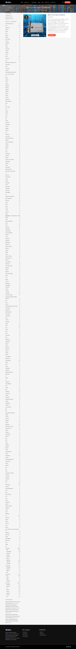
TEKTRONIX (7, 308)
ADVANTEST (7, 124)
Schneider (8, 586)
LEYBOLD (7, 436)
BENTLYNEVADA (8, 101)
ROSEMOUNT (7, 341)
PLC (6, 515)
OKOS (6, 184)
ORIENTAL (7, 397)
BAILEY (6, 35)
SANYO (6, 279)
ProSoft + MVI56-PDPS (9, 159)
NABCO (6, 354)
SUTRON (7, 145)
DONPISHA (7, 393)
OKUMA (6, 504)
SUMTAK (7, 465)
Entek (6, 525)
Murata (6, 521)
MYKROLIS (7, 244)
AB (6, 596)
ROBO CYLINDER (8, 246)
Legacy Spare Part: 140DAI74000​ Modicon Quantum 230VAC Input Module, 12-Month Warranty (12, 616)
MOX (6, 33)
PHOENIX (7, 134)
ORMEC (6, 250)
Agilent (6, 252)
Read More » (52, 35)
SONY (6, 333)
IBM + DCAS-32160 (8, 265)
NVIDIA (6, 147)
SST (6, 105)
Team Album (7, 15)
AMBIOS (6, 163)
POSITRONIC (7, 176)
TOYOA (6, 178)
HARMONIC (7, 283)
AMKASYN (7, 339)
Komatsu (6, 83)
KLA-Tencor (7, 68)
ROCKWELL (7, 182)
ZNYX (6, 223)
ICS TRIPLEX (7, 313)
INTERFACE (7, 238)
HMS (6, 492)
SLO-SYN (7, 211)
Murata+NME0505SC (9, 488)
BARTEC (6, 29)
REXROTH (7, 346)
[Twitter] (68, 646)
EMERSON (7, 424)
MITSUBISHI (7, 161)
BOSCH (6, 430)
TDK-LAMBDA (8, 261)
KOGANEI (7, 370)
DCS (6, 327)
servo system (7, 565)
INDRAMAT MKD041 (9, 399)
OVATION (7, 517)
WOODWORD (8, 360)
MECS (6, 206)
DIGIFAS (6, 41)
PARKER (7, 87)
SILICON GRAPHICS (9, 232)
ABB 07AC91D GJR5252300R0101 (56, 15)
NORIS (6, 387)
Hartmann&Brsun (8, 451)
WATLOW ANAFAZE (9, 221)
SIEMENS (7, 420)
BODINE (6, 97)
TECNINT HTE (8, 461)
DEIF (6, 149)
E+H (6, 109)
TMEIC (6, 219)
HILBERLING (7, 403)
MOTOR (6, 130)
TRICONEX (8, 561)
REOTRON (7, 476)
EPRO (6, 225)
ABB (6, 25)
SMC (6, 542)
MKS (6, 114)
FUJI (6, 76)
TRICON (6, 281)
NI (5, 194)
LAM (6, 116)
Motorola (8, 593)
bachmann (7, 486)
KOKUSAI (7, 405)
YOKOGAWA (7, 192)
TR (5, 173)
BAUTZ (6, 463)
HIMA (6, 325)
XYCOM (6, 395)
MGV (6, 364)
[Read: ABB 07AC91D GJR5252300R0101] (34, 25)
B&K (6, 467)
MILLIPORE (7, 335)
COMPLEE (7, 474)
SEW (6, 331)
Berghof (6, 157)
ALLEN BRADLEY (8, 383)
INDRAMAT (7, 374)
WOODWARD (7, 538)
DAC (6, 438)
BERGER (6, 140)
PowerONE (7, 99)
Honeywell (7, 200)
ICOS (6, 490)
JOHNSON (7, 391)
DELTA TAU (7, 190)
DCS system (7, 548)
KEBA (6, 204)
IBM (6, 300)
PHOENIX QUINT (8, 169)
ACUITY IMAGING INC (9, 142)
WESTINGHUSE (8, 494)
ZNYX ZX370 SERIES (9, 273)
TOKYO (6, 209)
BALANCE (7, 85)
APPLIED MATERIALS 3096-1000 (11, 306)
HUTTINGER (7, 39)
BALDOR (7, 271)
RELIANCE (7, 478)
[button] (29, 2)
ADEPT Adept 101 (8, 311)
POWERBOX (7, 368)
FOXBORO (7, 263)
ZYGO (6, 81)
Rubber (6, 31)
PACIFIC (6, 289)
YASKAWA (8, 581)
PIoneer (6, 93)
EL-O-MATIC (7, 107)
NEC (6, 410)
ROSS (6, 66)
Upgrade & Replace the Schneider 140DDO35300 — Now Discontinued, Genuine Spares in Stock (11, 606)
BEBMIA (6, 91)
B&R (6, 389)
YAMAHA (7, 70)
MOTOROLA (7, 484)
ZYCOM (6, 304)
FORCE (6, 362)
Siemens (7, 570)
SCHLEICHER (7, 434)
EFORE (6, 329)
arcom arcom (7, 136)
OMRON (6, 234)
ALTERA (6, 457)
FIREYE (6, 377)
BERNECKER (7, 242)
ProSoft (6, 126)
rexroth (6, 254)
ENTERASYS (7, 153)
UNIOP (6, 54)
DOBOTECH (7, 310)
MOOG (6, 453)
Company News (8, 18)
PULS (6, 471)
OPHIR (6, 544)
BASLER (6, 447)
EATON (6, 120)
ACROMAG (7, 540)
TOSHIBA (7, 291)
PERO (6, 165)
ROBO (6, 275)
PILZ (6, 60)
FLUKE (6, 509)
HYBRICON (7, 27)
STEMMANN (7, 315)
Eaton (6, 103)
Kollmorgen (8, 567)
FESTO (6, 236)
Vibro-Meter (7, 186)
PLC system (25, 633)
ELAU (6, 302)
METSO (6, 422)
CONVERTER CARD (8, 294)
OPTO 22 (7, 523)
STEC (6, 277)
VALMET (7, 443)
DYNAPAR (7, 43)
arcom (6, 202)
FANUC (6, 95)
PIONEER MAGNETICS (9, 23)
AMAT (6, 213)
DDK (6, 317)
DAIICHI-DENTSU (8, 256)
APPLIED (7, 248)
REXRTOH (7, 348)
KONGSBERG (7, 285)
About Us (41, 632)
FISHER (6, 401)
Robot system (7, 574)
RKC (6, 118)
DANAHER (7, 381)
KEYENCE (7, 267)
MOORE (6, 269)
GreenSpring (7, 455)
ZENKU (6, 366)
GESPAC (6, 52)
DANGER (7, 432)
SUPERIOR (7, 240)
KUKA (6, 56)
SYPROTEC (7, 287)
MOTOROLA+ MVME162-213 (10, 62)
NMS (6, 337)
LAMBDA (7, 89)
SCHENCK (7, 155)
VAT (6, 546)
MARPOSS (7, 513)
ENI (6, 469)
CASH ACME (7, 64)
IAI (5, 379)
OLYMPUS (7, 445)
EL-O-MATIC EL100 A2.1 (9, 74)
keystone (7, 418)
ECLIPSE (6, 416)
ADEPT (6, 344)
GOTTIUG (7, 175)
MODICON (7, 122)
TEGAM (6, 50)
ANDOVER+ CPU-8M (9, 426)
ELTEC (6, 151)
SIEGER (6, 37)
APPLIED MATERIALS (9, 138)
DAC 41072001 (8, 407)
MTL (6, 132)
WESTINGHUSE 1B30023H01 (10, 72)
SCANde (6, 352)
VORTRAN (7, 321)
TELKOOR (7, 58)
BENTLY (6, 519)
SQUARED (7, 532)
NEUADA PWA (8, 230)
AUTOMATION (8, 428)
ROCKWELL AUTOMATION (10, 171)
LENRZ (6, 536)
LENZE (6, 323)
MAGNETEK (7, 358)
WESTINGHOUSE (8, 198)
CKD (6, 496)
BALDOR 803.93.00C (9, 372)
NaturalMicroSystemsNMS (10, 412)
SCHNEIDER (7, 167)
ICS (6, 482)
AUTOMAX (7, 48)
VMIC (6, 500)
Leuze (6, 498)
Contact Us (42, 633)
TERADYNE (7, 188)
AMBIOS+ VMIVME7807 (9, 196)
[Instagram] (70, 646)
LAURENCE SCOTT (8, 258)
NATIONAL (7, 534)
